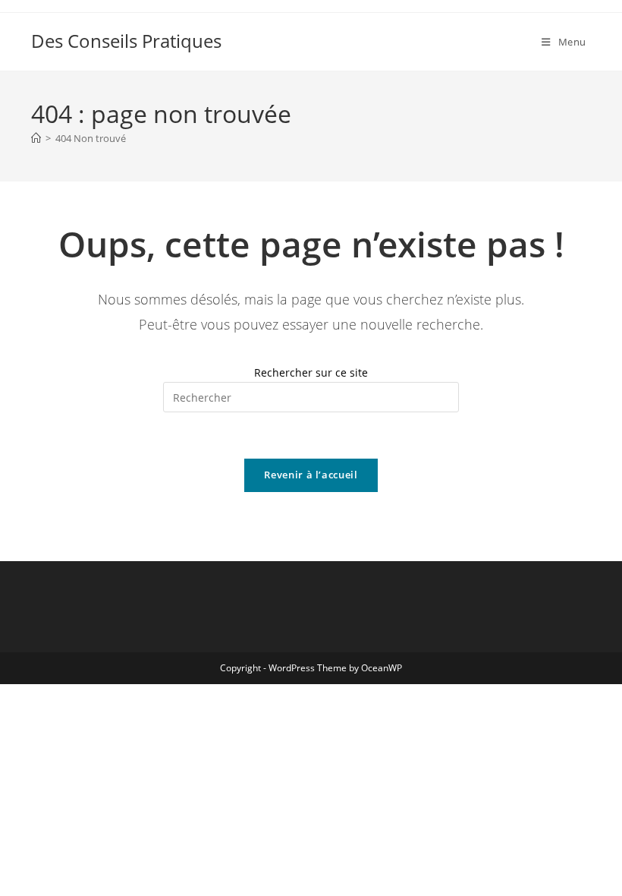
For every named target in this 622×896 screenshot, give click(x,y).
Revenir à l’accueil (310, 474)
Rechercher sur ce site (311, 372)
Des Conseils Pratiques (126, 40)
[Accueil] (36, 138)
